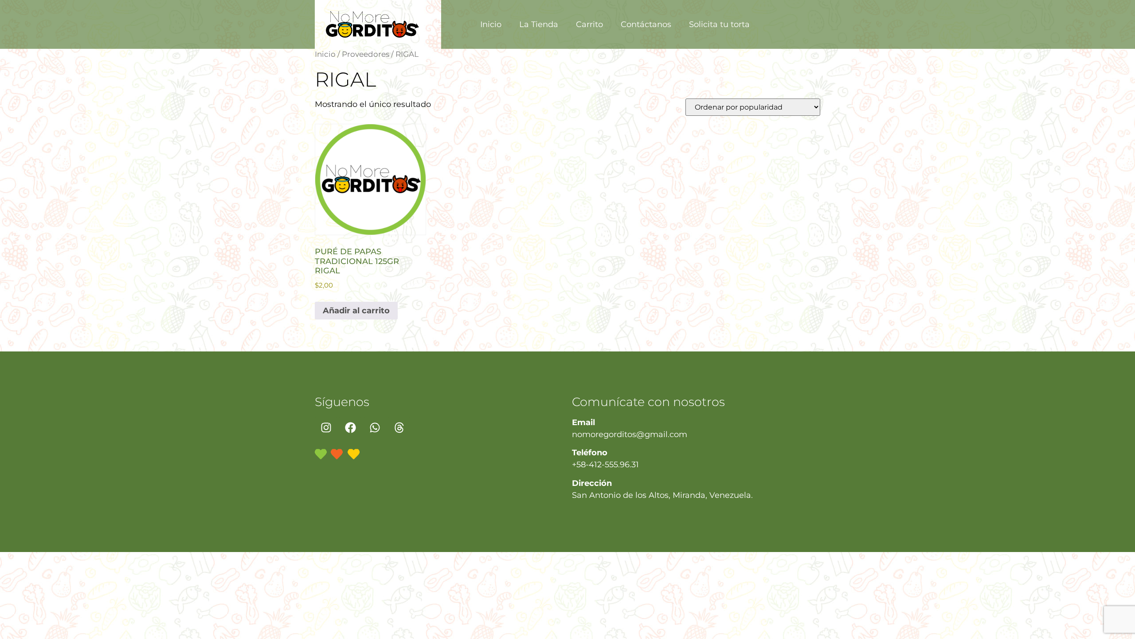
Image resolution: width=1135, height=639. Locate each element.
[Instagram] (326, 428)
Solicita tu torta (719, 24)
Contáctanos (646, 24)
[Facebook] (350, 428)
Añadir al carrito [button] (356, 311)
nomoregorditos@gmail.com (629, 434)
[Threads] (399, 428)
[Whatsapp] (375, 428)
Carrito (589, 24)
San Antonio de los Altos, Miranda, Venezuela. (662, 495)
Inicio (490, 24)
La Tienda (538, 24)
